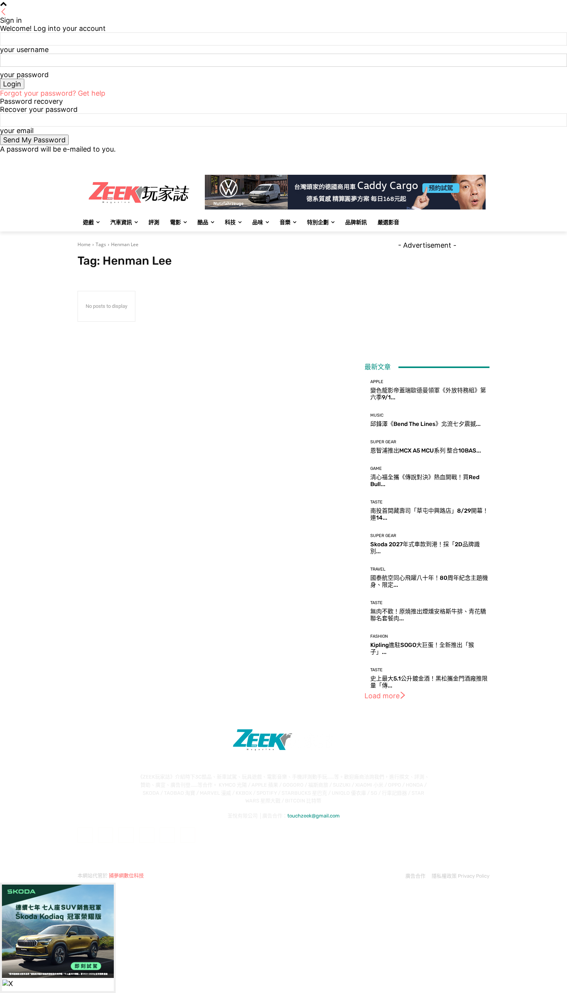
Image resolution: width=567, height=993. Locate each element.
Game (376, 468)
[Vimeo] (474, 158)
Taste (376, 502)
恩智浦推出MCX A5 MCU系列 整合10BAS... (425, 450)
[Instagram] (453, 158)
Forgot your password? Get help (52, 93)
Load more (382, 696)
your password (24, 75)
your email (17, 131)
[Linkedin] (125, 835)
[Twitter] (463, 158)
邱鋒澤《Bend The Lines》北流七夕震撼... (425, 424)
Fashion (379, 636)
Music (376, 415)
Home (84, 244)
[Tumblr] (167, 835)
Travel (377, 569)
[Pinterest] (146, 835)
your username (24, 50)
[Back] (3, 12)
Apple (376, 382)
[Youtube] (485, 158)
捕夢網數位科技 (126, 875)
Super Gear (383, 442)
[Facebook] (442, 158)
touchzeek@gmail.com (313, 816)
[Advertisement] (426, 297)
